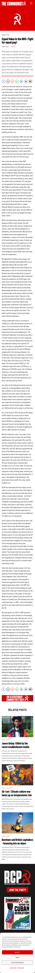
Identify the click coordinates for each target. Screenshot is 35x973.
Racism (8, 740)
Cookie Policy (13, 967)
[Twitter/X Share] (8, 81)
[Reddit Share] (12, 81)
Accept (17, 952)
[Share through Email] (26, 81)
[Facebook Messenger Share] (21, 81)
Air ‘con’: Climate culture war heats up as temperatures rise (17, 793)
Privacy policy (20, 967)
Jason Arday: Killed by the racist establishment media (15, 745)
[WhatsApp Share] (17, 81)
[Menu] (31, 3)
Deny (17, 957)
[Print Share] (30, 81)
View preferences (17, 962)
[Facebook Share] (3, 81)
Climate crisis (9, 788)
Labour (8, 836)
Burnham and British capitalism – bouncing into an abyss (17, 841)
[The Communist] (14, 4)
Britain (13, 46)
